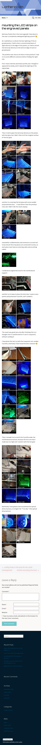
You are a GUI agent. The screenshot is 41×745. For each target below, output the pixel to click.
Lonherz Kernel (8, 710)
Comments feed (8, 728)
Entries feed (7, 725)
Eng (39, 18)
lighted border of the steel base (13, 666)
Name (4, 604)
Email (4, 608)
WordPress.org (8, 731)
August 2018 (7, 692)
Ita (36, 18)
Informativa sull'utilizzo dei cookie (12, 742)
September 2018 (8, 689)
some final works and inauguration (13, 653)
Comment (6, 591)
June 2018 (7, 698)
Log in (5, 722)
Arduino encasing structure (28, 570)
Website (4, 612)
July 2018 (6, 695)
